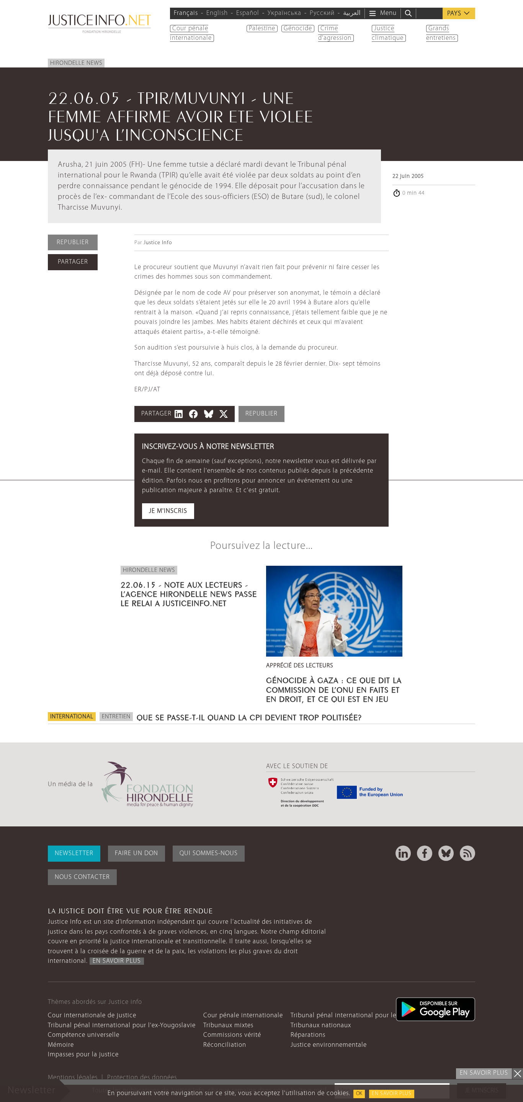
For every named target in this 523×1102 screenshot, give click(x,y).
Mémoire (61, 1045)
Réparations (308, 1035)
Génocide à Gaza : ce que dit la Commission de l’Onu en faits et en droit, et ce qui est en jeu (334, 688)
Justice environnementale (329, 1045)
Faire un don (136, 853)
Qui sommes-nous (209, 853)
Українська (284, 13)
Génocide (298, 28)
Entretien (116, 717)
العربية (352, 13)
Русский (322, 13)
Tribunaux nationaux (321, 1025)
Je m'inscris (168, 511)
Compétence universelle (83, 1035)
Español (247, 13)
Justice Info (158, 243)
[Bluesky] (446, 853)
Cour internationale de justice (92, 1015)
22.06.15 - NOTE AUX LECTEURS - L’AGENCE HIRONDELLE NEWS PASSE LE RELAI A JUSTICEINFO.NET (189, 592)
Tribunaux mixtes (228, 1025)
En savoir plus (392, 1094)
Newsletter (74, 853)
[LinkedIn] (403, 853)
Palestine (262, 28)
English (217, 13)
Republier (73, 242)
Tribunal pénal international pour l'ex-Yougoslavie (122, 1025)
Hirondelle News (76, 63)
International (71, 717)
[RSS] (467, 853)
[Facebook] (424, 853)
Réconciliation (224, 1045)
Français (186, 13)
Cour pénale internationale (243, 1015)
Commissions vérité (232, 1035)
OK (359, 1094)
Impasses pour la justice (83, 1054)
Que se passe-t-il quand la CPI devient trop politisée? (249, 716)
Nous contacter (82, 877)
